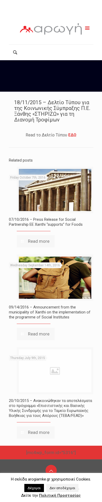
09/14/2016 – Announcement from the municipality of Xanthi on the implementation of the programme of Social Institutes (49, 312)
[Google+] (46, 12)
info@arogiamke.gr (72, 4)
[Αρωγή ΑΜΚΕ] (51, 30)
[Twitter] (53, 12)
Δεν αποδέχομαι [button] (62, 488)
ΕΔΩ (72, 135)
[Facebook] (40, 12)
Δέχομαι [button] (34, 488)
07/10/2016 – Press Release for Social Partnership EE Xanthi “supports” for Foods (46, 222)
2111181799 (31, 4)
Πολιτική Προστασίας (60, 495)
